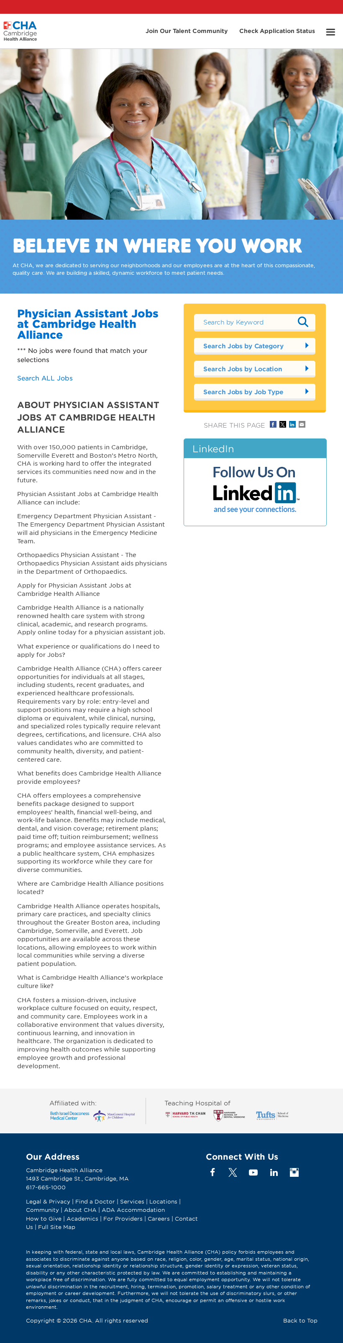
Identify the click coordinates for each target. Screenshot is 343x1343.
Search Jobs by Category (243, 346)
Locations (163, 1201)
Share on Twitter (282, 424)
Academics (82, 1218)
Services (133, 1201)
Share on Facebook (273, 424)
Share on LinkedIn (292, 424)
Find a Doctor (95, 1201)
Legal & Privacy (48, 1201)
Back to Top (300, 1320)
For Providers (123, 1218)
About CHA (80, 1209)
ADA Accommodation (133, 1209)
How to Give (43, 1218)
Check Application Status (277, 30)
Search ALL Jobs (45, 378)
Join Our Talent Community (187, 30)
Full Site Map (56, 1227)
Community (42, 1209)
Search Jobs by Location (242, 368)
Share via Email (302, 424)
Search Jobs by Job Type (243, 391)
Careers (159, 1218)
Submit (302, 321)
